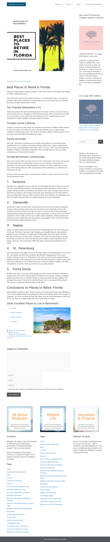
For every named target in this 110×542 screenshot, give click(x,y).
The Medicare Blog (13, 523)
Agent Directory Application (16, 472)
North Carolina (16, 313)
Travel (15, 332)
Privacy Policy (11, 517)
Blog (8, 475)
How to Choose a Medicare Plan (18, 486)
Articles (68, 4)
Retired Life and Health (15, 520)
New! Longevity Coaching (93, 4)
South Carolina (16, 317)
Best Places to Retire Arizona (17, 334)
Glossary (10, 484)
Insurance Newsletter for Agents (18, 492)
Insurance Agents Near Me (16, 489)
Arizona (13, 321)
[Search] (100, 142)
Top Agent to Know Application (17, 526)
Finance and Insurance (15, 481)
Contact (9, 478)
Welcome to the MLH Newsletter (18, 532)
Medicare (58, 4)
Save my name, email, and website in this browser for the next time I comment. (36, 389)
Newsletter (10, 511)
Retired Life (12, 330)
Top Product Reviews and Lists (17, 529)
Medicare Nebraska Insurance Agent (19, 508)
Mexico (13, 308)
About (78, 4)
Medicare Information (14, 495)
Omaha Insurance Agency (16, 514)
